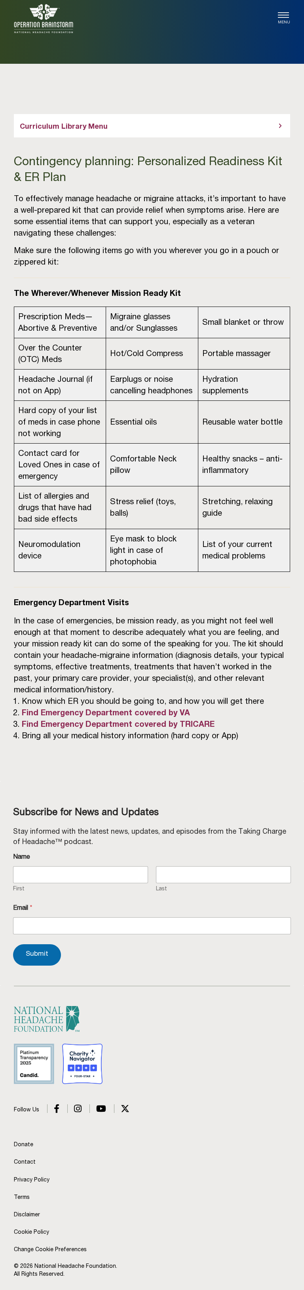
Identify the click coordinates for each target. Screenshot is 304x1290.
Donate (23, 1144)
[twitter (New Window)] (121, 1109)
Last (161, 888)
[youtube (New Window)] (97, 1109)
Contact (25, 1162)
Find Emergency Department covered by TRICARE (118, 724)
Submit (37, 953)
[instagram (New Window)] (74, 1109)
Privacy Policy (31, 1179)
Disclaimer (27, 1214)
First (19, 888)
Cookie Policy (31, 1232)
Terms (22, 1197)
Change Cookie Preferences (50, 1249)
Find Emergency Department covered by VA (106, 712)
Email (22, 907)
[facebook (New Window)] (53, 1109)
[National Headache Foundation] (43, 18)
